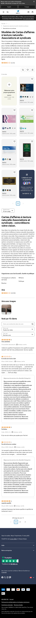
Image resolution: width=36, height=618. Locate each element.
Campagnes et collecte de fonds (8, 278)
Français (27, 6)
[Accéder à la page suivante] (25, 522)
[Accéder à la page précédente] (11, 522)
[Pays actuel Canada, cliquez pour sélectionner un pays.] (32, 577)
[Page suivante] (23, 203)
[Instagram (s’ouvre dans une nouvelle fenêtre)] (7, 577)
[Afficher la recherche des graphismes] (23, 70)
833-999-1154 (4, 599)
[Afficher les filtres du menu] (32, 70)
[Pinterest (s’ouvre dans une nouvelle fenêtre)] (10, 577)
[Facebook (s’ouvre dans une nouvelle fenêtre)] (2, 577)
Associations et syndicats (9, 28)
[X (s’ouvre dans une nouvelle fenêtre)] (5, 577)
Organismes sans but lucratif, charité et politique (15, 26)
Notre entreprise (6, 550)
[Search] (32, 324)
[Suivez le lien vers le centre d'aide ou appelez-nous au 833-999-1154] (28, 12)
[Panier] (32, 12)
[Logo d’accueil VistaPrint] (18, 12)
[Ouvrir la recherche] (8, 12)
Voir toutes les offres (28, 18)
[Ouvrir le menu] (3, 12)
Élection (3, 283)
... (8, 23)
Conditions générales (7, 605)
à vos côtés (13, 539)
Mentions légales (18, 605)
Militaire (21, 278)
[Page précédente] (13, 203)
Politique (21, 281)
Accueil (3, 23)
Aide (2, 545)
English (9, 6)
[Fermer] (34, 1)
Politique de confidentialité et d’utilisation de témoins (15, 602)
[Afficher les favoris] (28, 70)
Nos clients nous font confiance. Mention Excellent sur (15, 571)
